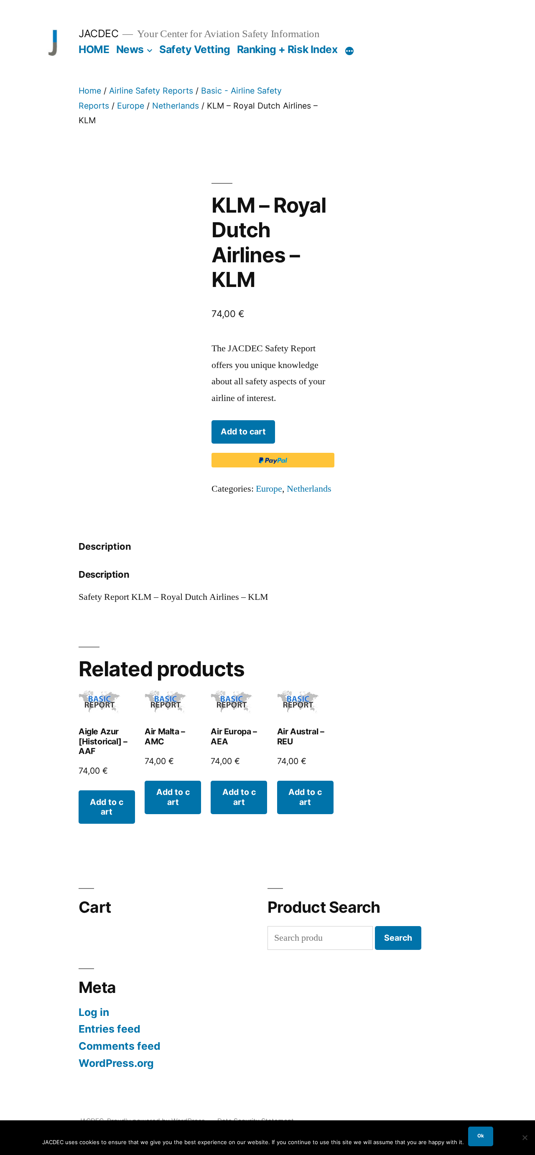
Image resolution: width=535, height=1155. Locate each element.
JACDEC (98, 33)
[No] (524, 1137)
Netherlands (175, 106)
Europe (130, 106)
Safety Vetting (194, 49)
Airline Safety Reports (151, 91)
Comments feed (119, 1046)
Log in (94, 1012)
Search (398, 938)
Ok (480, 1136)
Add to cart (243, 431)
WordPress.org (116, 1063)
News (130, 49)
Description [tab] (105, 546)
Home (90, 91)
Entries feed (109, 1029)
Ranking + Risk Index (287, 49)
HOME (94, 49)
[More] (349, 51)
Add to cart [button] (106, 807)
